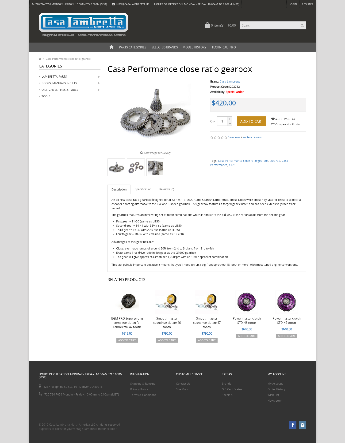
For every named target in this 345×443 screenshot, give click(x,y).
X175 (232, 165)
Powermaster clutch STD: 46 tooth (247, 320)
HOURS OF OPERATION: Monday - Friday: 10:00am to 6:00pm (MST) (196, 4)
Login (293, 4)
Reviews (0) (166, 189)
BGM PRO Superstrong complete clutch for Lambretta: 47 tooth (127, 322)
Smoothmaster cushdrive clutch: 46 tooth (167, 322)
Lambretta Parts (54, 77)
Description (118, 189)
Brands (226, 384)
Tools (46, 96)
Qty (212, 121)
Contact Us (183, 384)
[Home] (111, 47)
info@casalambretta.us (132, 4)
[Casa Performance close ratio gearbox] (116, 167)
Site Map (182, 389)
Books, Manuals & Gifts (59, 83)
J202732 (275, 161)
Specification (143, 189)
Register (307, 4)
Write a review (252, 137)
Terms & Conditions (143, 395)
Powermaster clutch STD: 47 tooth (287, 320)
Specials (227, 395)
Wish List (273, 395)
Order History (276, 389)
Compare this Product (288, 124)
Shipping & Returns (142, 384)
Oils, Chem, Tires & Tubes (60, 90)
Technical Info (224, 47)
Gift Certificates (232, 389)
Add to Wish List (285, 119)
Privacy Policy (139, 389)
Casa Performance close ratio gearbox (243, 161)
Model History (194, 47)
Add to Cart (251, 121)
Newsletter (275, 401)
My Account (275, 384)
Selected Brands (165, 47)
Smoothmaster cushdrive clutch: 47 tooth (207, 322)
